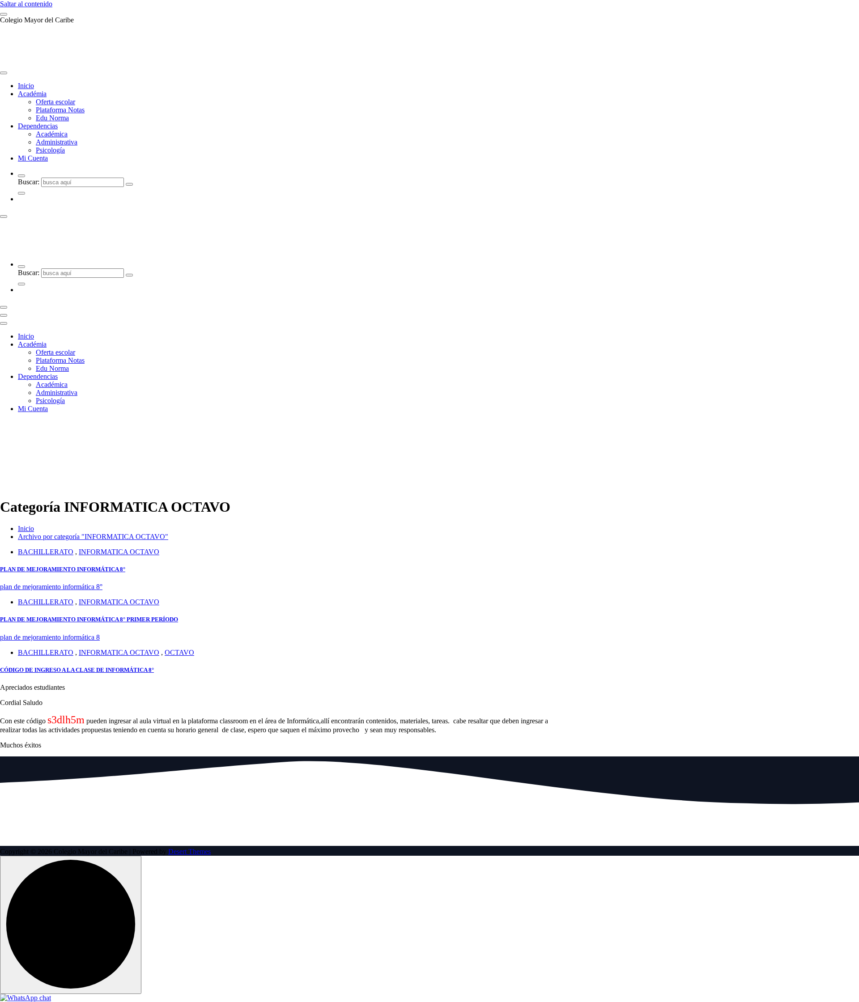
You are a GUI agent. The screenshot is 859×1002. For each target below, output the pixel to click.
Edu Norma (52, 118)
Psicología (50, 150)
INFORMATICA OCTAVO (119, 552)
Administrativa (56, 142)
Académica (52, 134)
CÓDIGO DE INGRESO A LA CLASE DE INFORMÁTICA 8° (77, 670)
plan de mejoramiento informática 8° (51, 586)
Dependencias (38, 126)
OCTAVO (179, 652)
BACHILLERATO (45, 552)
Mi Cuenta (33, 158)
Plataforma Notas (60, 110)
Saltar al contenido (26, 4)
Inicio (26, 85)
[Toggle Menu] (3, 73)
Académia (32, 94)
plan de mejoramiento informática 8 (50, 637)
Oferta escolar (55, 102)
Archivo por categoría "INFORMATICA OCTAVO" (93, 536)
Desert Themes (189, 851)
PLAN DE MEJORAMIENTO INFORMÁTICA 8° (62, 569)
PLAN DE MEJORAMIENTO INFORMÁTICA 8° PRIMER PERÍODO (89, 619)
